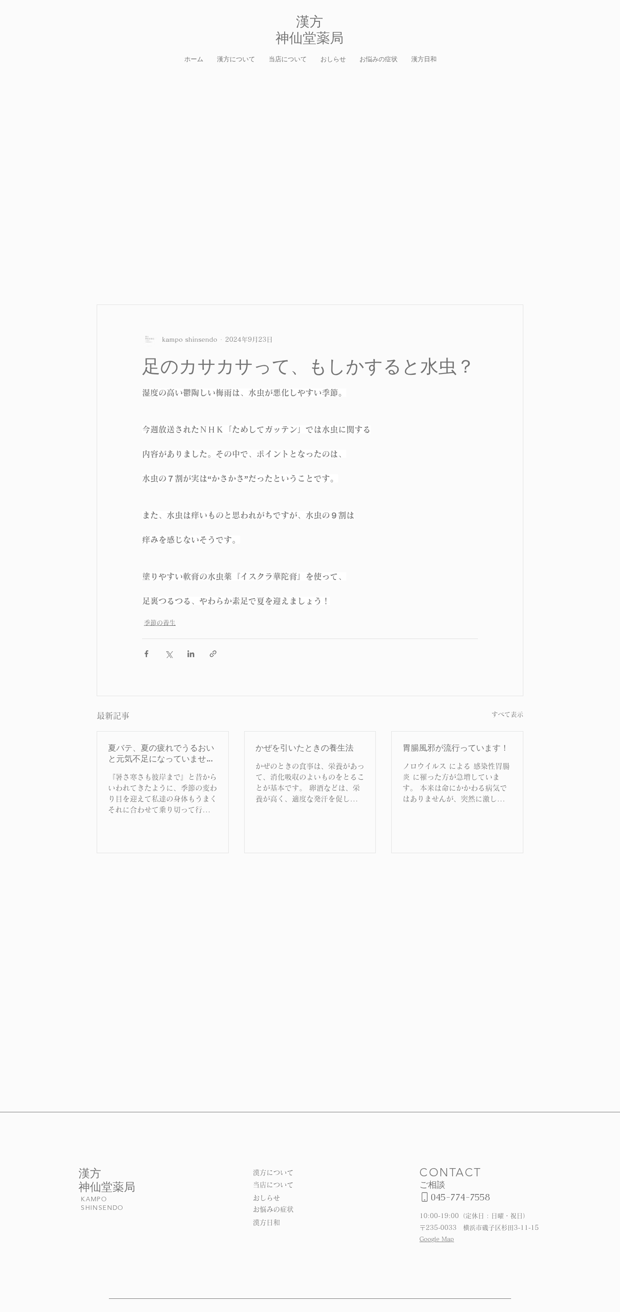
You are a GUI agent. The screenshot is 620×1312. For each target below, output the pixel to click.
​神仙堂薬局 (107, 1187)
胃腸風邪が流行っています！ (456, 747)
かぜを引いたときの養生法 (305, 747)
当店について (273, 1184)
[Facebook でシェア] (146, 653)
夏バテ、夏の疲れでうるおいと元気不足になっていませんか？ (161, 753)
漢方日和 (266, 1222)
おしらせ (266, 1197)
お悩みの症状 (273, 1209)
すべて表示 (507, 714)
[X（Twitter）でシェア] (168, 653)
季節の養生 (160, 622)
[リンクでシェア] (213, 653)
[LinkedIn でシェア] (191, 653)
